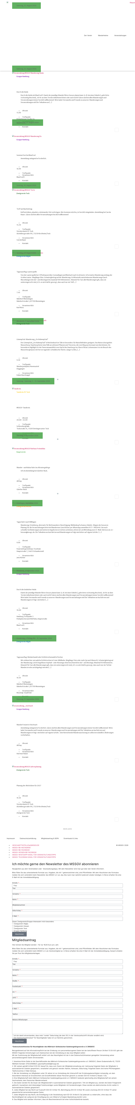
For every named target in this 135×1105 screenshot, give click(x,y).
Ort (13, 992)
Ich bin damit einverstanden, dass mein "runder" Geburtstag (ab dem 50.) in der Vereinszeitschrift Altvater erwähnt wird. (59, 1035)
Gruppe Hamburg (20, 931)
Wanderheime (103, 35)
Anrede (15, 883)
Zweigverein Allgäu (21, 924)
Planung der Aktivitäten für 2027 (29, 786)
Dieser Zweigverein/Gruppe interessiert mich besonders (33, 921)
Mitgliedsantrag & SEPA (50, 838)
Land (14, 997)
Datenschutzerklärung (28, 838)
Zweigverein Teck (20, 928)
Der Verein (88, 35)
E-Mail (14, 916)
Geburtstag (16, 910)
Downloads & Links (71, 838)
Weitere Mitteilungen (19, 1019)
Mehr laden (67, 829)
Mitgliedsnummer (18, 905)
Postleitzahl (16, 986)
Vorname (15, 894)
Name (14, 899)
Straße (15, 981)
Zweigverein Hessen (21, 926)
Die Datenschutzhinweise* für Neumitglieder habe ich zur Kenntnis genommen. (43, 1038)
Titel (13, 888)
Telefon (15, 1014)
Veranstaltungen (120, 35)
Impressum (11, 838)
